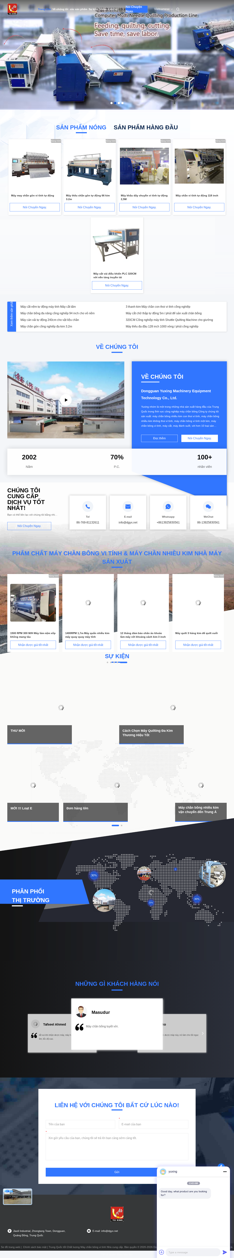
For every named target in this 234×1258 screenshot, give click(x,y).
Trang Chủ (44, 9)
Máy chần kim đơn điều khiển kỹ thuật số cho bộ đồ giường (58, 306)
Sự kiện (93, 9)
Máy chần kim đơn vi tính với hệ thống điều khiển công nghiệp (166, 313)
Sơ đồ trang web (10, 1247)
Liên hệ (113, 9)
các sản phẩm (78, 9)
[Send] (225, 1252)
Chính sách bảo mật (34, 1247)
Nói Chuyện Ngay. (134, 9)
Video (103, 9)
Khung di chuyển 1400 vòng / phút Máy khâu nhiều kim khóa (59, 319)
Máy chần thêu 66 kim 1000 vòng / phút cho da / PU (159, 306)
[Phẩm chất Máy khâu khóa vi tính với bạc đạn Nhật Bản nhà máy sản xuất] (198, 603)
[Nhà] (12, 9)
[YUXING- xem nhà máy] (65, 399)
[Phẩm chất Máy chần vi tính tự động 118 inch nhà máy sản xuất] (199, 166)
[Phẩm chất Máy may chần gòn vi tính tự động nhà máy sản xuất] (34, 166)
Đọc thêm (159, 438)
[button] (31, 1035)
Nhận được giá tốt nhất (33, 644)
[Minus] (225, 1171)
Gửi (116, 1172)
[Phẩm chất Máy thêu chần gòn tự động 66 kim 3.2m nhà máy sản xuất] (89, 166)
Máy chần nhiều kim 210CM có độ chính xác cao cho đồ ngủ (59, 326)
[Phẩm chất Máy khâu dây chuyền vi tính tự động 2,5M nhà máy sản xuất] (144, 166)
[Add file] (161, 1252)
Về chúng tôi (60, 9)
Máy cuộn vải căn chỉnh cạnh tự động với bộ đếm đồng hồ (58, 313)
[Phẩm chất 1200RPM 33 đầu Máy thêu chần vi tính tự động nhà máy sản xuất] (143, 603)
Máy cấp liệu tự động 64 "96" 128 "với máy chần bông (161, 319)
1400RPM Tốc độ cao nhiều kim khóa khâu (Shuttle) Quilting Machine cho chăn (174, 326)
